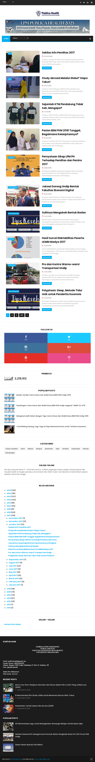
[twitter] (84, 2)
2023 (9, 496)
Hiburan (30, 449)
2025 (9, 490)
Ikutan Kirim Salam (12, 624)
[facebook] (80, 2)
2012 (9, 601)
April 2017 (13, 575)
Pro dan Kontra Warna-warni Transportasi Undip (30, 552)
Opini (57, 449)
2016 (9, 589)
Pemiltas (11, 157)
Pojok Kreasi (76, 449)
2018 (9, 512)
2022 (9, 500)
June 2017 (13, 569)
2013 (9, 598)
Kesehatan (49, 449)
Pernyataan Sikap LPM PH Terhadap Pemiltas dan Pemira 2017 (62, 160)
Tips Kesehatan (13, 213)
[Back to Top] (91, 759)
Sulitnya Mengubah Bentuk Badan (64, 212)
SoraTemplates (16, 759)
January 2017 (15, 585)
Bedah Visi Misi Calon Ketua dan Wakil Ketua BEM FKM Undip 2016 (43, 395)
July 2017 (13, 566)
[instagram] (91, 2)
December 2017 (16, 518)
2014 (9, 595)
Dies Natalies (12, 187)
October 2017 (15, 524)
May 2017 (13, 572)
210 (22, 315)
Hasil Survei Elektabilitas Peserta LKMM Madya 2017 (30, 549)
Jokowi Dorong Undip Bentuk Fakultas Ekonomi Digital (32, 543)
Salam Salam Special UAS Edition (29, 745)
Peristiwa (11, 265)
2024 (9, 493)
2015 (9, 592)
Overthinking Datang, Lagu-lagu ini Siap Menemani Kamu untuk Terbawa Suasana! (51, 426)
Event (23, 449)
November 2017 (16, 521)
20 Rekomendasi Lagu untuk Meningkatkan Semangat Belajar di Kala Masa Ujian (49, 724)
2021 (9, 503)
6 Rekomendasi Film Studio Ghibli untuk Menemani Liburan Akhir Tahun (44, 695)
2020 (9, 506)
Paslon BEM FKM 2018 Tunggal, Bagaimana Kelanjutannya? (34, 537)
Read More (47, 68)
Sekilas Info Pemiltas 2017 (58, 52)
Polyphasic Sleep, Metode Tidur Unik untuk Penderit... (31, 555)
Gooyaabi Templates (42, 759)
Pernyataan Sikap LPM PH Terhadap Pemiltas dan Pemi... (33, 540)
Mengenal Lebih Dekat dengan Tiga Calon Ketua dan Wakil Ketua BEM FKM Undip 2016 (52, 416)
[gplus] (88, 2)
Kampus (39, 449)
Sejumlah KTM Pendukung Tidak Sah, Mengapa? (29, 533)
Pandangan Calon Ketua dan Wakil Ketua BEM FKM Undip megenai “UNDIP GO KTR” (51, 405)
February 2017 (15, 581)
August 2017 (14, 563)
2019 (9, 509)
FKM (9, 54)
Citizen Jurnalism (11, 449)
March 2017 (14, 578)
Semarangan (10, 453)
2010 (9, 608)
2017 (9, 515)
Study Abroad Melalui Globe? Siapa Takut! (27, 530)
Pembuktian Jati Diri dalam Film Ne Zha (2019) (34, 706)
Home (6, 39)
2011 (9, 604)
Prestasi (86, 449)
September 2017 (16, 559)
